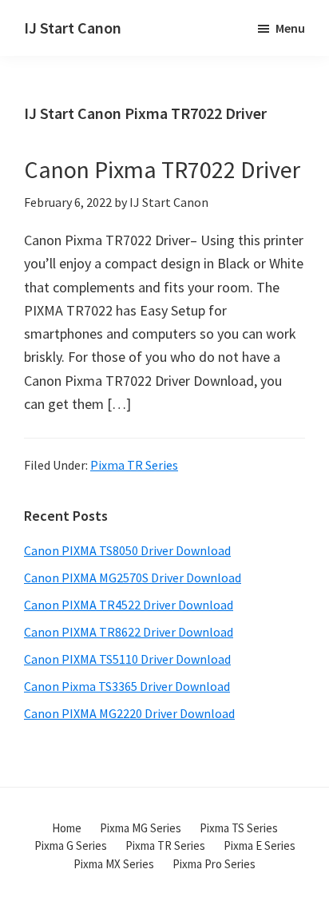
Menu (290, 28)
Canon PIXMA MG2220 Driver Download (129, 713)
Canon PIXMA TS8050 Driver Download (127, 550)
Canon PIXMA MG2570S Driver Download (132, 577)
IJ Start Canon (72, 28)
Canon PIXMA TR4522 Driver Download (128, 605)
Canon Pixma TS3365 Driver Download (127, 686)
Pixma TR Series (134, 465)
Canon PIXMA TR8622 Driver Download (128, 632)
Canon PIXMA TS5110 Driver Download (127, 659)
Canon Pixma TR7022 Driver (162, 169)
